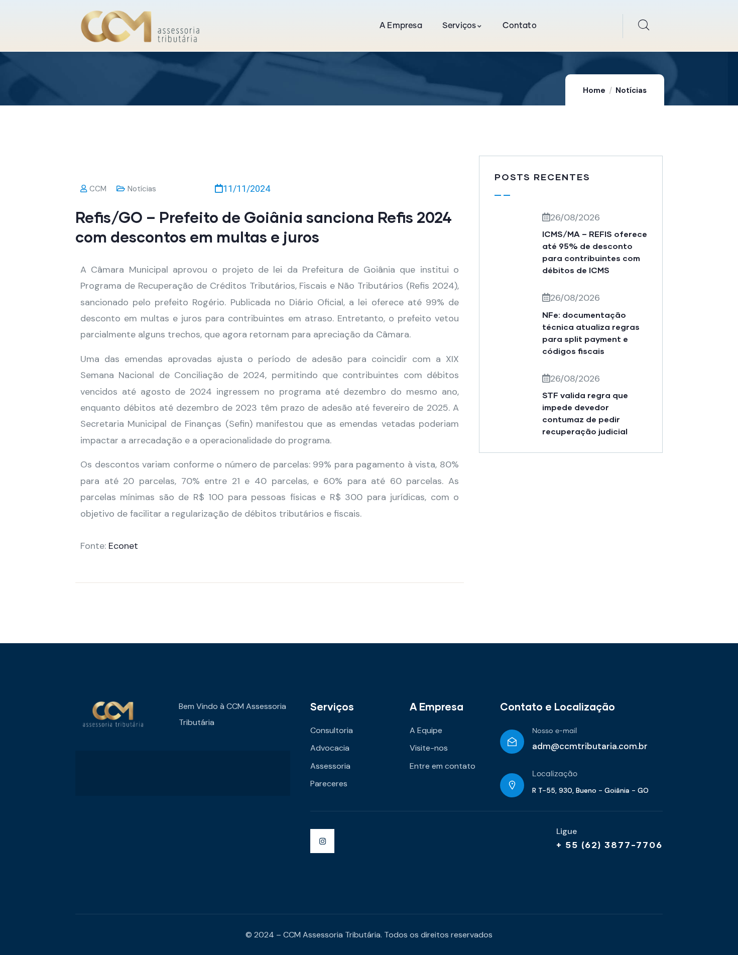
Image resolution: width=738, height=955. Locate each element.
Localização (554, 774)
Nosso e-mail (554, 731)
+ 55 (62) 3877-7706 (609, 844)
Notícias (631, 90)
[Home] (140, 26)
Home (594, 90)
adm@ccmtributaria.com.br (590, 746)
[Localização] (512, 785)
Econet (123, 546)
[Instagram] (322, 841)
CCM (97, 189)
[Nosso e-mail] (512, 742)
